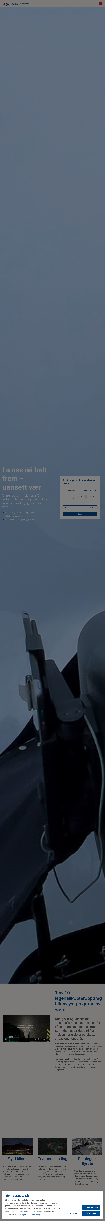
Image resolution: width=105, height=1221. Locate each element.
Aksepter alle (91, 1207)
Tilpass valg (73, 1214)
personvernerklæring (31, 1214)
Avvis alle (91, 1214)
